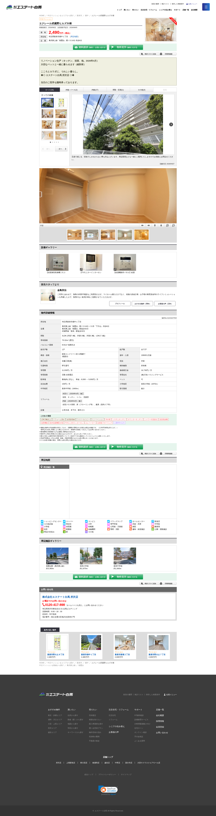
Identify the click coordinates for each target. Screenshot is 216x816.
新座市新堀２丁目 (122, 654)
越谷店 (107, 763)
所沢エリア (52, 728)
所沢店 (58, 763)
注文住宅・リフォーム (149, 10)
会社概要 (160, 715)
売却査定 (92, 715)
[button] (108, 790)
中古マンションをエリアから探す (61, 16)
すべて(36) (49, 90)
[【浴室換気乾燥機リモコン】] (57, 262)
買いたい (127, 10)
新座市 (79, 16)
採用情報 (160, 721)
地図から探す (73, 724)
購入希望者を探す (96, 724)
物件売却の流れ (95, 732)
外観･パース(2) (72, 90)
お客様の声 (114, 732)
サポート (177, 10)
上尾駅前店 (70, 763)
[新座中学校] (125, 555)
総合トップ (88, 774)
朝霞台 (81, 665)
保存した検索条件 (178, 4)
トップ (119, 10)
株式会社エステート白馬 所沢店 (60, 596)
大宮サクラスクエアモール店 (148, 763)
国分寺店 (128, 763)
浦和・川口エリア (55, 720)
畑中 (86, 16)
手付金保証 (138, 737)
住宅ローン (138, 728)
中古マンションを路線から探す (51, 665)
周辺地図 (74, 37)
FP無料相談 (139, 715)
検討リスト (165, 4)
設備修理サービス (141, 720)
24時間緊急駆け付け (142, 724)
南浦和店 (95, 763)
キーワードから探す (75, 732)
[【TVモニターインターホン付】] (91, 262)
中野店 (117, 763)
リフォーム (113, 720)
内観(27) (95, 90)
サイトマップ (126, 774)
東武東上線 (71, 665)
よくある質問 (139, 741)
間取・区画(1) (118, 90)
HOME (41, 16)
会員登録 (160, 727)
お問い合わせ (162, 733)
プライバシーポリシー (107, 774)
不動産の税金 (94, 741)
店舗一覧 (185, 10)
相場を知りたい (95, 720)
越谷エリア (52, 732)
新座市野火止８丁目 (55, 654)
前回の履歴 (155, 4)
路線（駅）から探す (75, 720)
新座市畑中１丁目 (88, 654)
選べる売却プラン (96, 728)
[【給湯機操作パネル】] (125, 262)
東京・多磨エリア (55, 715)
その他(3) (141, 90)
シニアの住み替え (165, 10)
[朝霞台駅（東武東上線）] (57, 555)
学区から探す (73, 728)
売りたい (135, 10)
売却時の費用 (94, 737)
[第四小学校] (91, 555)
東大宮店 (83, 763)
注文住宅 (112, 715)
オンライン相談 (140, 732)
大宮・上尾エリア (55, 724)
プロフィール (120, 304)
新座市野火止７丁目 (157, 654)
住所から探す (73, 715)
